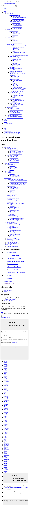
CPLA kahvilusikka (17, 27)
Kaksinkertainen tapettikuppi (19, 17)
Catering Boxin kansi (17, 77)
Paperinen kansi (16, 33)
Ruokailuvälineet (10, 107)
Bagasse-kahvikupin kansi (18, 20)
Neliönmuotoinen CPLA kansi (19, 88)
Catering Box (13, 75)
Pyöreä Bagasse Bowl (15, 79)
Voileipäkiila (12, 69)
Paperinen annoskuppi (15, 103)
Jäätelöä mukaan (10, 37)
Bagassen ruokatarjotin (15, 94)
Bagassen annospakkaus (15, 99)
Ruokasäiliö (12, 67)
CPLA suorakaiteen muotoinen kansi (12, 133)
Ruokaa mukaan (10, 44)
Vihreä (5, 122)
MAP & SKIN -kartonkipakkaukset (15, 118)
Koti (5, 11)
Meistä (5, 120)
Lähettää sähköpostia (5, 317)
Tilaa (2, 312)
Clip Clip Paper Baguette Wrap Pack (18, 73)
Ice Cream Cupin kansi (17, 41)
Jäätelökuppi (12, 39)
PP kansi (14, 36)
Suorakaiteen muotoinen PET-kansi (18, 183)
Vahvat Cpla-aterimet (14, 108)
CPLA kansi (15, 35)
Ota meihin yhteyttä (8, 123)
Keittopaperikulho (14, 31)
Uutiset (5, 119)
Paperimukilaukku (16, 24)
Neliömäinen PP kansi (17, 91)
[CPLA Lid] (10, 275)
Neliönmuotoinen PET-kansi (19, 90)
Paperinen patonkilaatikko (16, 71)
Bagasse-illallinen (14, 92)
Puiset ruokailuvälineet (15, 112)
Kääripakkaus (13, 72)
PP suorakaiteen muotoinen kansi (20, 55)
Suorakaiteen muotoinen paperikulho (18, 45)
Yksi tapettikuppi (16, 16)
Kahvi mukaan (10, 13)
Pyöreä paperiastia (14, 65)
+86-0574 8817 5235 (9, 300)
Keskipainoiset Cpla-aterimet (16, 110)
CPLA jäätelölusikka (17, 43)
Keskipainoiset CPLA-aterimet (16, 272)
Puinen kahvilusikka (17, 28)
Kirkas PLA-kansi (16, 59)
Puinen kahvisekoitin (17, 25)
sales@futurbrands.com (9, 3)
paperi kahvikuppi (8, 290)
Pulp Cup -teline (16, 23)
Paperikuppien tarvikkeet (15, 21)
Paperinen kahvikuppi (15, 15)
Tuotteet (5, 12)
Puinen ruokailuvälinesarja (16, 114)
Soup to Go (9, 29)
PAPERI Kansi (16, 64)
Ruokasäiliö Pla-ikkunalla (16, 68)
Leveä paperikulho (14, 56)
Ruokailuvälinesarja (14, 111)
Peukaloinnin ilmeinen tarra (13, 115)
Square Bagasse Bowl (15, 85)
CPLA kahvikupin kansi (18, 19)
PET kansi (14, 63)
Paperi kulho (15, 32)
